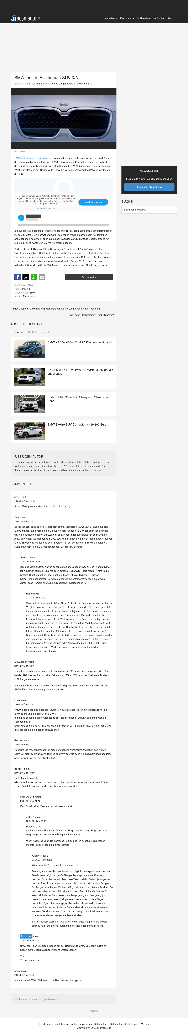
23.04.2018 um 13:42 (24, 521)
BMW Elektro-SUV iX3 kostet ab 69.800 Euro (77, 424)
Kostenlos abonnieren (149, 187)
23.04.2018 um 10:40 (24, 974)
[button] (17, 277)
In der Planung (37, 83)
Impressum (85, 1024)
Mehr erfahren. (93, 470)
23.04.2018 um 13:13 (36, 820)
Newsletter (90, 277)
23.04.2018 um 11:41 (24, 704)
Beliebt (32, 332)
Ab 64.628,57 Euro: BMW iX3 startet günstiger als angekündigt (80, 372)
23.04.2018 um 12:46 (24, 665)
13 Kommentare (83, 83)
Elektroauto (29, 296)
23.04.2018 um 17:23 (36, 597)
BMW (32, 292)
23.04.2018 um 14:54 (30, 561)
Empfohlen (17, 332)
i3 (64, 249)
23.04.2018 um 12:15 (30, 800)
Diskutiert (46, 332)
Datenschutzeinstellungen (124, 1024)
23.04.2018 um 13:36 (42, 859)
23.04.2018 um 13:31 (30, 940)
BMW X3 (25, 288)
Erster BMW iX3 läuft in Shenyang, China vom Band (78, 399)
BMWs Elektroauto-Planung (29, 158)
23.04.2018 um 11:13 (24, 744)
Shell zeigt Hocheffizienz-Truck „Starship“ (91, 315)
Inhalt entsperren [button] (93, 202)
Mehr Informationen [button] (46, 208)
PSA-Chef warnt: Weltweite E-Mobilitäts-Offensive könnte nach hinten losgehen (56, 308)
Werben (144, 1024)
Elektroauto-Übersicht (51, 1024)
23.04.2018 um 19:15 (24, 501)
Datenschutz (101, 1024)
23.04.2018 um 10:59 (24, 772)
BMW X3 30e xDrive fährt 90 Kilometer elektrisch (80, 342)
